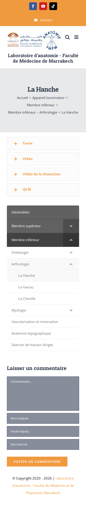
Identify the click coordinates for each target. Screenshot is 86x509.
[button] (43, 143)
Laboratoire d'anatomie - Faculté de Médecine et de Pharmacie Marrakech (43, 485)
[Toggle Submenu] (71, 226)
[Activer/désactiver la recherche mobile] (67, 37)
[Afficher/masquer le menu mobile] (76, 37)
